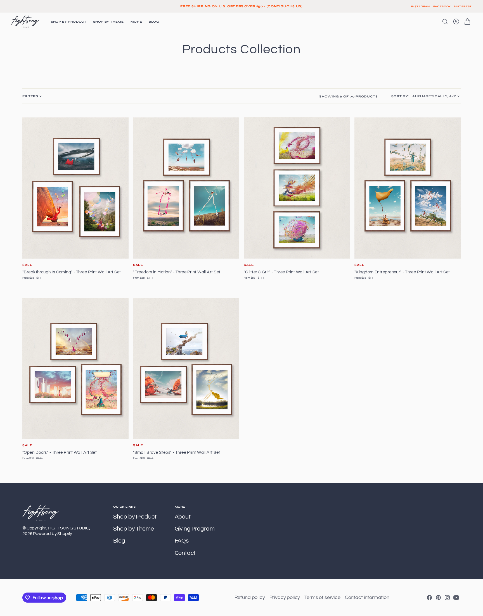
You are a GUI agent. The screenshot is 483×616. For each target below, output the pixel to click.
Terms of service (322, 597)
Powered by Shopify (52, 533)
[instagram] (447, 597)
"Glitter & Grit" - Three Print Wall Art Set (281, 272)
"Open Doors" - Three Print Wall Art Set (59, 452)
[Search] (445, 21)
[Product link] (75, 187)
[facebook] (429, 597)
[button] (456, 21)
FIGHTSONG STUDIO (68, 528)
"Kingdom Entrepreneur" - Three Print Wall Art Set (402, 272)
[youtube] (456, 597)
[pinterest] (438, 597)
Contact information (367, 597)
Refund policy (250, 597)
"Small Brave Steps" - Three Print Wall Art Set (176, 452)
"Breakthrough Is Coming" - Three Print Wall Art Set (71, 272)
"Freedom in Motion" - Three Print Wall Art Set (176, 272)
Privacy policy (284, 597)
